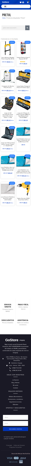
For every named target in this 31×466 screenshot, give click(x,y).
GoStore (5, 2)
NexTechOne (26, 453)
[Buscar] (27, 27)
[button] (5, 6)
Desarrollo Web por (17, 453)
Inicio (4, 18)
